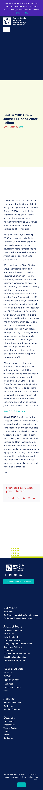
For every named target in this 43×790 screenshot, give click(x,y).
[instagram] (10, 575)
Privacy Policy (31, 775)
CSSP (20, 127)
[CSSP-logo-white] (14, 18)
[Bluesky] (18, 498)
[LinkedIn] (24, 498)
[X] (13, 498)
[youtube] (15, 575)
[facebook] (5, 575)
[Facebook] (8, 498)
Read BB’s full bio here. (14, 411)
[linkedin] (20, 575)
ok (21, 785)
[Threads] (29, 498)
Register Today (21, 13)
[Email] (34, 498)
